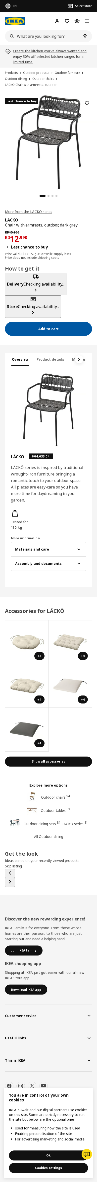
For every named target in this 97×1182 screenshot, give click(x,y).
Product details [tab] (50, 359)
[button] (22, 519)
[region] (48, 141)
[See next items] (79, 359)
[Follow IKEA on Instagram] (20, 1086)
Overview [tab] (20, 359)
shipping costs (48, 258)
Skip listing (13, 866)
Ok (48, 1155)
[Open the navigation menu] (87, 21)
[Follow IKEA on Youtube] (43, 1086)
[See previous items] (10, 873)
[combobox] (43, 36)
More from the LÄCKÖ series (28, 211)
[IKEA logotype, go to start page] (15, 21)
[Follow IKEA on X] (32, 1086)
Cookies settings (48, 1168)
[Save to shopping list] (87, 103)
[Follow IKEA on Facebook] (9, 1086)
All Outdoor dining (48, 836)
